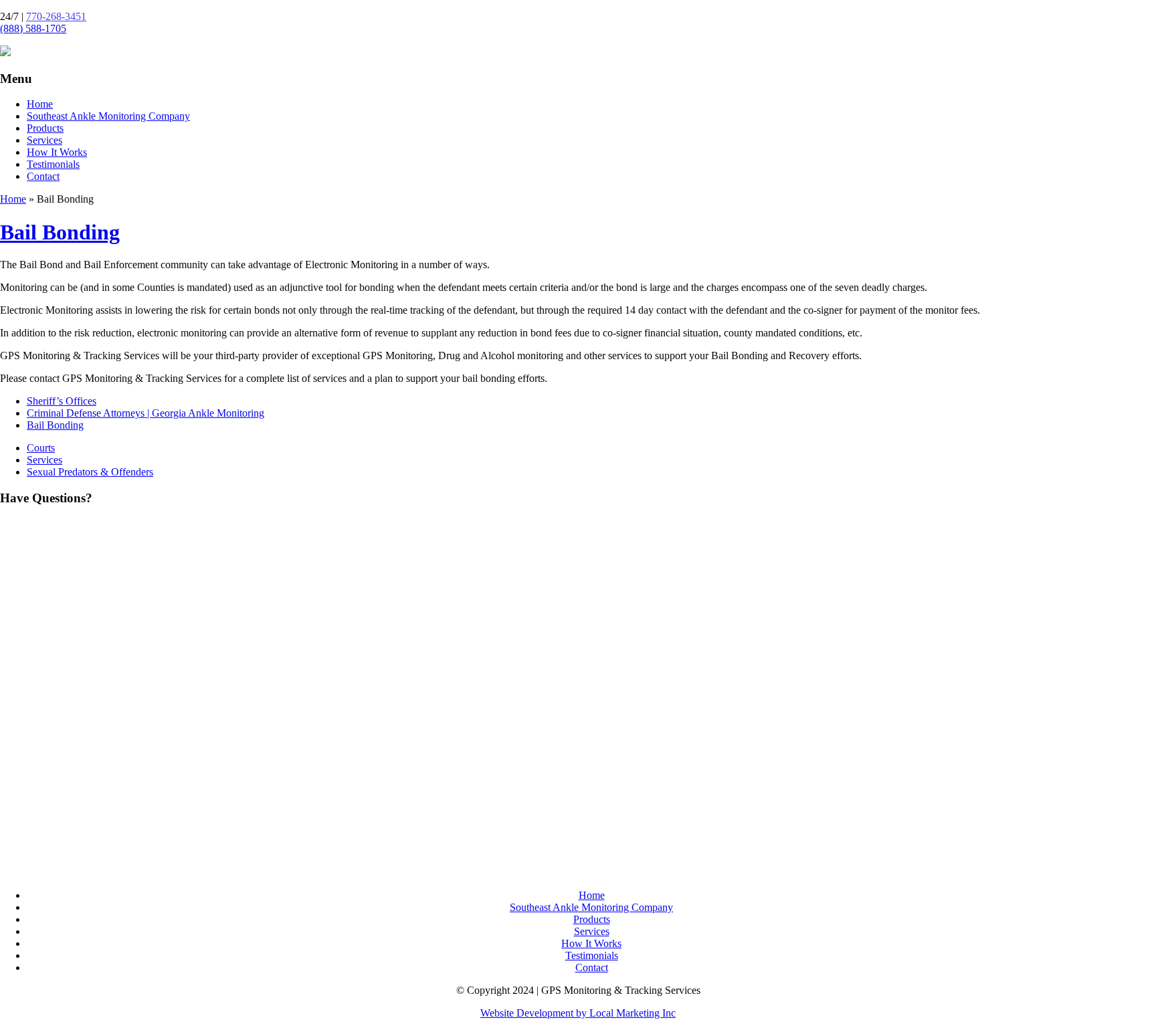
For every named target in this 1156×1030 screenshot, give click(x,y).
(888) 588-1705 (33, 28)
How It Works (57, 152)
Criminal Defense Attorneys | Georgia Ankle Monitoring (145, 413)
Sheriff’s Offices (61, 401)
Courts (41, 447)
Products (45, 128)
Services (44, 140)
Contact (43, 176)
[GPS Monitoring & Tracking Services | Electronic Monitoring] (5, 52)
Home (40, 104)
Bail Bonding (60, 232)
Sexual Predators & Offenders (90, 472)
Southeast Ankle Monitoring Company (108, 116)
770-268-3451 (56, 16)
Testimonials (53, 164)
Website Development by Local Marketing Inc (578, 1013)
